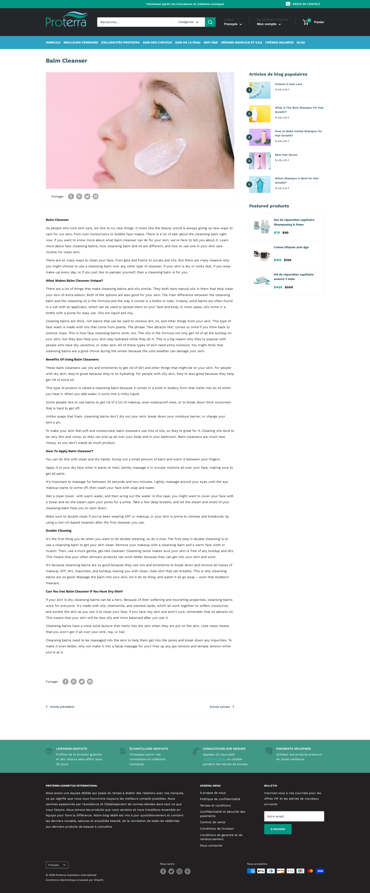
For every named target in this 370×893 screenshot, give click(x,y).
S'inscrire (278, 829)
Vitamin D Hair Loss (288, 84)
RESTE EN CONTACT (306, 4)
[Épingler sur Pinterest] (79, 196)
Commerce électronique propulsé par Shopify (74, 879)
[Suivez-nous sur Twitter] (171, 871)
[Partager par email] (95, 196)
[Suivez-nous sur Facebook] (163, 871)
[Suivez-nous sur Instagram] (179, 871)
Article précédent (62, 706)
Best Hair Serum (286, 154)
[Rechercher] (210, 22)
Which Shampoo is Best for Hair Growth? (297, 180)
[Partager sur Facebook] (71, 196)
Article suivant (220, 706)
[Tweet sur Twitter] (87, 196)
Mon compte (267, 24)
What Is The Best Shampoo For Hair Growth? (299, 110)
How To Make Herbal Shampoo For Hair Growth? (298, 133)
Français (53, 864)
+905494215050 (214, 759)
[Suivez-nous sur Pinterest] (188, 871)
